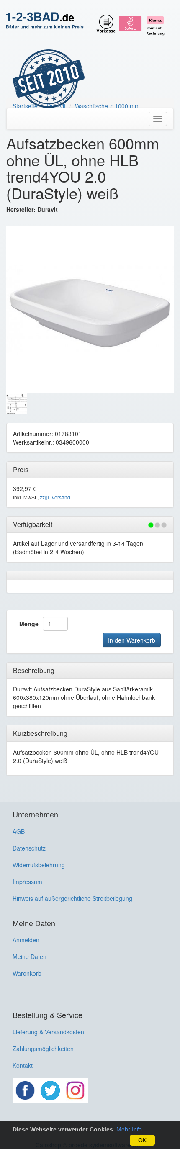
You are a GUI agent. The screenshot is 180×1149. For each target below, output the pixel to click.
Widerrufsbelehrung (39, 865)
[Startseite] (45, 21)
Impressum (27, 881)
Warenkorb (27, 973)
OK (142, 1140)
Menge (29, 623)
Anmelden (26, 940)
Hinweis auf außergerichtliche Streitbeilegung (72, 898)
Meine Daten (29, 956)
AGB (19, 831)
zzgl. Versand (55, 497)
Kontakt (23, 1065)
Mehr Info (129, 1129)
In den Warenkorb (131, 640)
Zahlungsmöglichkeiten (43, 1048)
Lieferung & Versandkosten (48, 1032)
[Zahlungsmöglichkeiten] (131, 21)
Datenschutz (29, 848)
